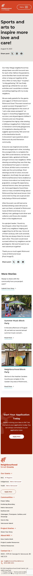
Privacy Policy (7, 572)
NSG (6, 478)
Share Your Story (7, 532)
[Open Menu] (27, 7)
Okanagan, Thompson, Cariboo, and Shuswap (13, 515)
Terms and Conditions (21, 572)
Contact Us (5, 551)
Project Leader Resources (10, 542)
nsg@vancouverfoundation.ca (14, 561)
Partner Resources (7, 546)
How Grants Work (7, 539)
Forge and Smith (19, 573)
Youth (9, 486)
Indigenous (11, 481)
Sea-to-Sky (5, 520)
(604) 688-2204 (9, 563)
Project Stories (7, 528)
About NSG (5, 535)
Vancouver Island (7, 523)
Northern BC (5, 511)
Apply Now (16, 436)
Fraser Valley (5, 501)
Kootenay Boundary (8, 504)
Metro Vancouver (7, 507)
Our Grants (5, 473)
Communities (7, 497)
